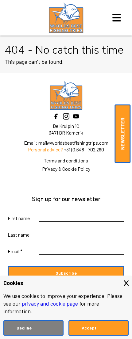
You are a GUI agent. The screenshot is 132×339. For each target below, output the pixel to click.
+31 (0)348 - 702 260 (84, 149)
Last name (18, 235)
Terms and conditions (66, 160)
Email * (15, 251)
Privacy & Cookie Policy (66, 169)
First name (19, 218)
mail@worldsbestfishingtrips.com (73, 143)
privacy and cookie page (50, 303)
